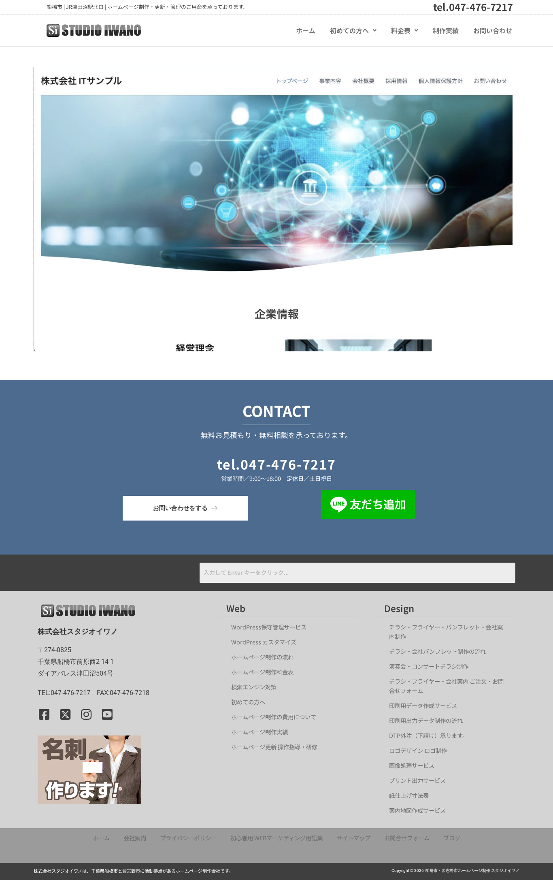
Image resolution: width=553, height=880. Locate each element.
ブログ (451, 837)
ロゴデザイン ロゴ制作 (418, 750)
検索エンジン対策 (256, 686)
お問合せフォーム (407, 837)
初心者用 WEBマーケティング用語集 (276, 837)
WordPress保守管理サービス (268, 627)
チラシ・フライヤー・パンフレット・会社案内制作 (446, 631)
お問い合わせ (492, 30)
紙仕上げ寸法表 (409, 795)
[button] (353, 30)
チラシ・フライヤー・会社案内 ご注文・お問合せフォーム (446, 686)
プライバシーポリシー (188, 837)
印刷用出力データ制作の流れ (426, 720)
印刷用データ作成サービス (423, 705)
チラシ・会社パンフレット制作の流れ (437, 651)
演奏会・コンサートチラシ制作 (428, 666)
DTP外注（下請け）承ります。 (428, 735)
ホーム (305, 30)
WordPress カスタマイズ (263, 642)
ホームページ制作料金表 (262, 671)
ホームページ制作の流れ (262, 657)
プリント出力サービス (417, 780)
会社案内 (134, 837)
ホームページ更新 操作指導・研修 (274, 746)
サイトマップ (353, 837)
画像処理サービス (411, 765)
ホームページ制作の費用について (273, 716)
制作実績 (446, 30)
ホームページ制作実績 (259, 731)
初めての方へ (349, 30)
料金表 (400, 30)
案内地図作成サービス (417, 810)
